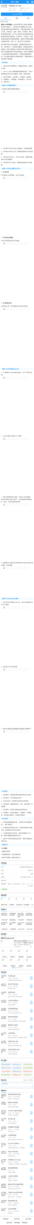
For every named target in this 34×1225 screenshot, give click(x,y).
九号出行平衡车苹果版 (15, 1110)
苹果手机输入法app (17, 1065)
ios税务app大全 (28, 1074)
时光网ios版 (11, 976)
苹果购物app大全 (16, 1074)
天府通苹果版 (12, 1135)
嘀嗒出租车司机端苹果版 (15, 1184)
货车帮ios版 (11, 1119)
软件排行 (17, 1219)
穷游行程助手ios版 (13, 1049)
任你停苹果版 (12, 1209)
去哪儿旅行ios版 (13, 1041)
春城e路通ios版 (12, 1200)
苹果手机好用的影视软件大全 (28, 1068)
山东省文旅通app (13, 1000)
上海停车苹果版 (13, 1176)
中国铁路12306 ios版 (14, 1160)
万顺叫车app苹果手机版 (15, 1192)
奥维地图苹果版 (13, 1168)
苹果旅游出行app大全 (16, 1072)
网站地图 (17, 1222)
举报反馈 (24, 1222)
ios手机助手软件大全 (27, 1065)
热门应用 (28, 1219)
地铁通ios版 (11, 992)
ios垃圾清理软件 (17, 1068)
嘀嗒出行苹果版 (13, 1102)
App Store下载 (17, 14)
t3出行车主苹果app (13, 1143)
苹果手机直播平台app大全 (6, 1065)
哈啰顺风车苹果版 (13, 1127)
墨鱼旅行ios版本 (13, 1025)
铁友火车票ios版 (13, 984)
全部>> (31, 946)
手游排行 (5, 1219)
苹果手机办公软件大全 (6, 1068)
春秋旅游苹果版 (13, 1017)
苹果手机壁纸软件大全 (6, 1075)
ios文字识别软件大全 (6, 1072)
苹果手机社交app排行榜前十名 (27, 1072)
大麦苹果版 (11, 1033)
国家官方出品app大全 (7, 938)
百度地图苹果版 (13, 1008)
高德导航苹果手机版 (14, 1094)
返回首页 (9, 1222)
